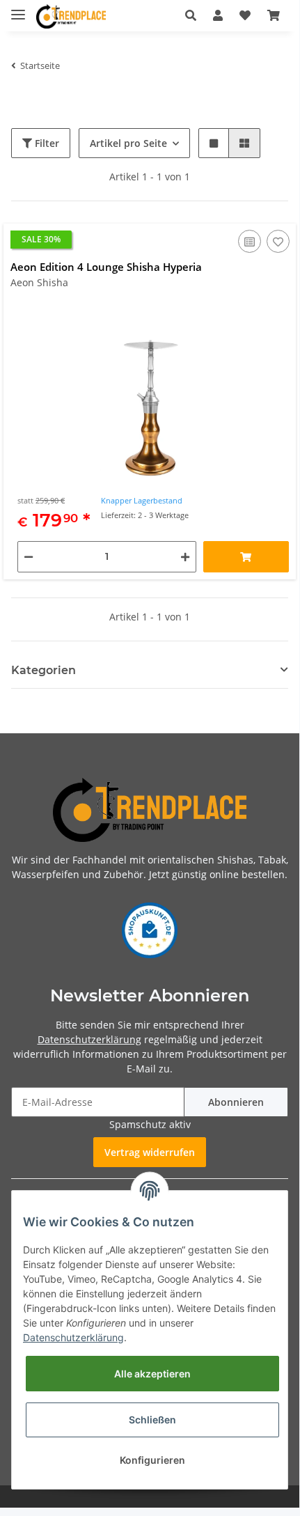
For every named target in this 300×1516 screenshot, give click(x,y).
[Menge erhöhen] (185, 557)
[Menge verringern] (28, 557)
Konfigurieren (152, 1460)
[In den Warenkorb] (246, 556)
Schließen (152, 1419)
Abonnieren (236, 1102)
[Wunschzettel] (245, 15)
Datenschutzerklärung (89, 1039)
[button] (191, 15)
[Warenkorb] (273, 15)
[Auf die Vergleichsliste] (249, 241)
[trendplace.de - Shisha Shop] (71, 16)
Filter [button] (45, 143)
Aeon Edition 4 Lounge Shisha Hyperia (106, 267)
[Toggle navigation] (18, 8)
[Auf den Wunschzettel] (278, 241)
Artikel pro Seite (128, 143)
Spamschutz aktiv (150, 1124)
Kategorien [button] (43, 670)
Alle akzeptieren (152, 1374)
